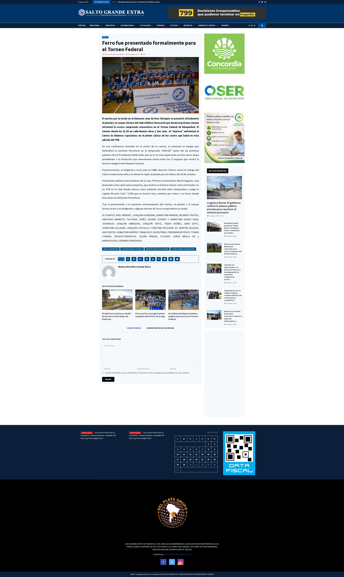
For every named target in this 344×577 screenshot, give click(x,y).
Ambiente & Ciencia (206, 25)
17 (178, 459)
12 (190, 454)
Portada (82, 25)
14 (202, 454)
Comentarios (134, 328)
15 (208, 454)
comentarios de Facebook (160, 328)
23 (214, 459)
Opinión (224, 25)
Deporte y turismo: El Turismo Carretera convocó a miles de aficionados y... (233, 316)
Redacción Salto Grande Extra (115, 54)
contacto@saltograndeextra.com (177, 554)
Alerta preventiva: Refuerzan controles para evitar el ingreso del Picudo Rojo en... (233, 249)
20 (196, 459)
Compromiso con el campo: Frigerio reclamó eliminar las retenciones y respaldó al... (233, 295)
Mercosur (110, 25)
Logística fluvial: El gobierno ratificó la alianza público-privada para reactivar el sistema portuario (224, 207)
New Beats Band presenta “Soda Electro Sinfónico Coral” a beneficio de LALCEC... (231, 228)
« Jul (176, 473)
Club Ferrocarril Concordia (132, 249)
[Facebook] (250, 25)
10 (178, 454)
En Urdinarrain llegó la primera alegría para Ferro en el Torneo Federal (183, 316)
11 (184, 454)
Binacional (95, 25)
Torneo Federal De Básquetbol (183, 249)
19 (190, 459)
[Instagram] (255, 25)
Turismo (160, 25)
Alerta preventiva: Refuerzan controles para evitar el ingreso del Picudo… (145, 2)
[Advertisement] (224, 374)
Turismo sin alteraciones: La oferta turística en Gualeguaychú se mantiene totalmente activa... (232, 272)
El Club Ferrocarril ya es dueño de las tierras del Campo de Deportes (116, 316)
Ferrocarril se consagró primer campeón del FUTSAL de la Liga (150, 315)
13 (196, 454)
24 (178, 464)
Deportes (188, 25)
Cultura (174, 25)
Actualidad (145, 25)
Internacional (127, 25)
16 (214, 454)
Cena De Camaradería (110, 249)
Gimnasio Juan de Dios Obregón (157, 249)
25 (184, 464)
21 (202, 459)
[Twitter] (252, 25)
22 (208, 459)
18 (184, 459)
